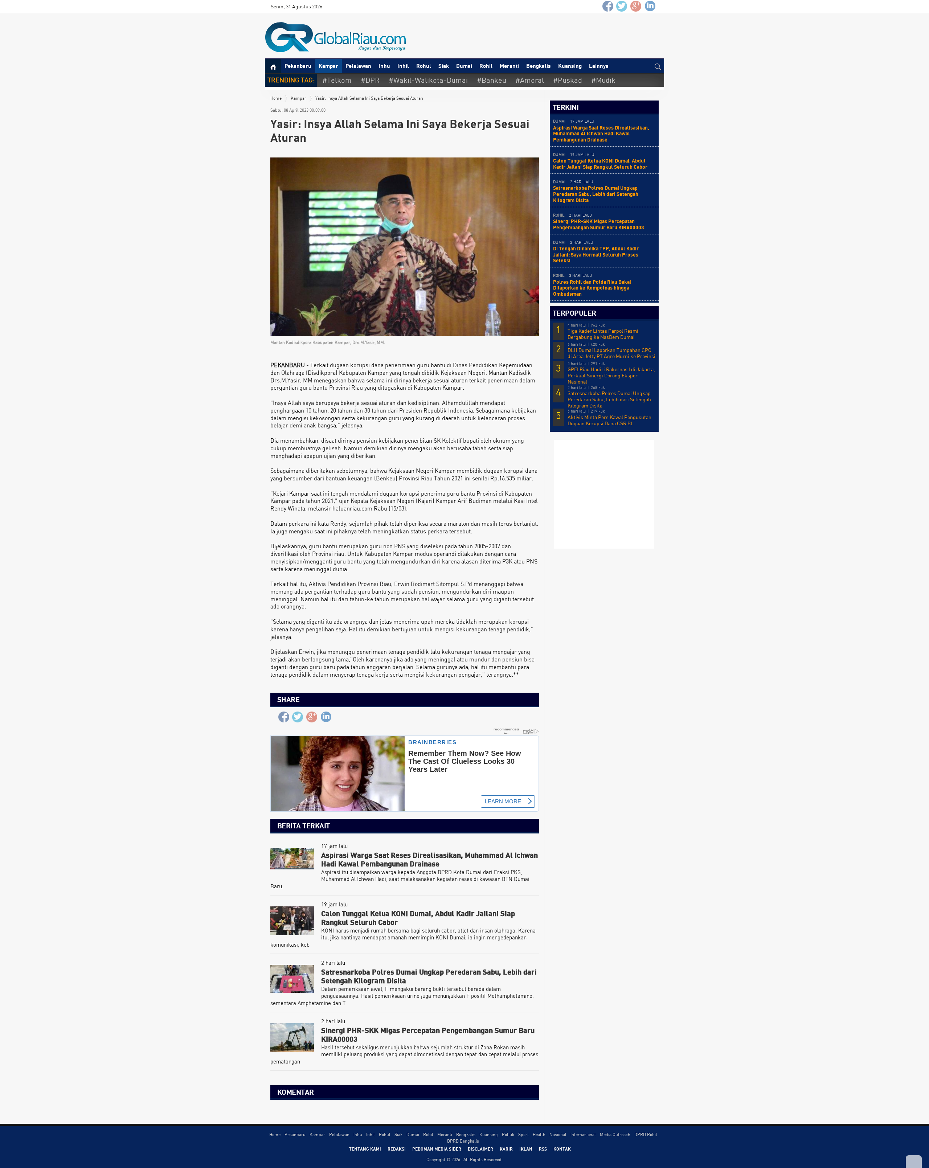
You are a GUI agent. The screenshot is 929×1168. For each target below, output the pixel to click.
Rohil (485, 65)
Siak (443, 65)
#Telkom (337, 80)
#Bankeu (491, 80)
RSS (543, 1148)
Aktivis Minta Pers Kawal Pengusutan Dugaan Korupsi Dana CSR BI (609, 420)
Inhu (384, 65)
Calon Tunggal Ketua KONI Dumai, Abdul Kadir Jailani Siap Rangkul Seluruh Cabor (600, 163)
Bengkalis (538, 65)
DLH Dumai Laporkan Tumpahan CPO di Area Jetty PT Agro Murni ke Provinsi (611, 353)
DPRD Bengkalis (463, 1141)
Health (539, 1134)
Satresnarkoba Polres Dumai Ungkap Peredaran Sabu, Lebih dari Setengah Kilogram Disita (595, 194)
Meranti (509, 65)
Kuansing (570, 65)
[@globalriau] (622, 6)
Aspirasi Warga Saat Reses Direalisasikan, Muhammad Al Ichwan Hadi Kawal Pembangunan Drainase (601, 133)
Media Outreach (615, 1134)
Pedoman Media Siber (436, 1148)
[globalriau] (608, 6)
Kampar (328, 65)
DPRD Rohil (645, 1134)
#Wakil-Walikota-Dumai (428, 80)
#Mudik (603, 80)
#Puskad (567, 80)
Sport (523, 1134)
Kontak (562, 1148)
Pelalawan (358, 65)
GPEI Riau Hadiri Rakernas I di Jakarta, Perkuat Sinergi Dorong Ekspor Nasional (611, 375)
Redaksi (397, 1148)
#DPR (370, 80)
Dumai (464, 65)
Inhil (403, 65)
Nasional (557, 1134)
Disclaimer (480, 1148)
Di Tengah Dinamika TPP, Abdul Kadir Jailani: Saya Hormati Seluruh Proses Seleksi (596, 254)
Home (276, 98)
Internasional (583, 1134)
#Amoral (529, 80)
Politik (508, 1134)
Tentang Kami (365, 1148)
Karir (506, 1148)
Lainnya (599, 65)
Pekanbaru (298, 65)
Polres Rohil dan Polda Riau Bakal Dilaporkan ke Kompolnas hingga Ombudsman (592, 288)
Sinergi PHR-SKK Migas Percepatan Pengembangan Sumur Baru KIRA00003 (598, 224)
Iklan (525, 1148)
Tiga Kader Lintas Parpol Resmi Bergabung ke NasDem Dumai (603, 334)
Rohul (423, 65)
